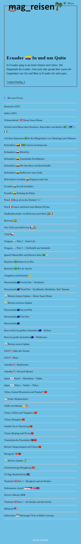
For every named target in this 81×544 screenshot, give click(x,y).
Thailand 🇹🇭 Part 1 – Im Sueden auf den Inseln (27, 501)
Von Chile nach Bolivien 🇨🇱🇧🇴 (20, 227)
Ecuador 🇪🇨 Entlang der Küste (19, 193)
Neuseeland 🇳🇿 (12, 323)
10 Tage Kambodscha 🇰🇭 (17, 474)
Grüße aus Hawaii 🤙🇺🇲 (16, 405)
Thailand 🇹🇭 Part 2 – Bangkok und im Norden (27, 481)
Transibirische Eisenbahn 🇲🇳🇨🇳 (20, 440)
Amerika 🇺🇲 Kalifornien (16, 364)
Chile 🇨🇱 (8, 234)
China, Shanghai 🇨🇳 (14, 419)
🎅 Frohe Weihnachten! (16, 399)
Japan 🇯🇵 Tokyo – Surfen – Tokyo (21, 385)
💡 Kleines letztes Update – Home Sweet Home (28, 296)
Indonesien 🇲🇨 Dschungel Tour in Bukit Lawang (28, 515)
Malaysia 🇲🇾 (10, 508)
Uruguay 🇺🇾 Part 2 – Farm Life (19, 241)
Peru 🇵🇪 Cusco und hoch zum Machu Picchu (27, 206)
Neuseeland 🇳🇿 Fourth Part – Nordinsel (24, 282)
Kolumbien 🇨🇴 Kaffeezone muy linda (23, 172)
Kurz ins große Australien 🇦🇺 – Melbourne (25, 337)
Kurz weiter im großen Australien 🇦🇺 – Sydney (27, 330)
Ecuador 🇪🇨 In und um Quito (36, 57)
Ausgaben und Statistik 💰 (17, 275)
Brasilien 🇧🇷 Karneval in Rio (19, 261)
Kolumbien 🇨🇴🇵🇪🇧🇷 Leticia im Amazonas (25, 145)
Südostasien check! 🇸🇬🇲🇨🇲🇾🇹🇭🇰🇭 (21, 488)
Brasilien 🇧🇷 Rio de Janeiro (18, 268)
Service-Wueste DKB (14, 494)
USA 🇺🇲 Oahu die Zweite (17, 350)
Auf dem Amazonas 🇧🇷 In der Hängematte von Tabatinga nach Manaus (40, 138)
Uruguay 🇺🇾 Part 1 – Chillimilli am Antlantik (27, 248)
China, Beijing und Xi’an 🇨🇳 (19, 433)
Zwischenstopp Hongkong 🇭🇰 (19, 467)
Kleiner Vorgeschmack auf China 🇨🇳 (22, 446)
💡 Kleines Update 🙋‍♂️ (15, 460)
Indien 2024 (10, 113)
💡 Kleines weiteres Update (18, 302)
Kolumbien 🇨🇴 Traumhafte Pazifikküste (24, 158)
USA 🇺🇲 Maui (11, 357)
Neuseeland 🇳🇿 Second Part (18, 309)
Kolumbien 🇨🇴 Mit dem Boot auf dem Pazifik (27, 165)
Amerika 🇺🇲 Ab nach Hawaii (18, 371)
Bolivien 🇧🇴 (10, 220)
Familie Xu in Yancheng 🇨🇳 (18, 426)
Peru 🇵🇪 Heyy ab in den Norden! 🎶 (22, 199)
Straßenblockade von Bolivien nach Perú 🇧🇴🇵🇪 (28, 213)
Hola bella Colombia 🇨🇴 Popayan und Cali (26, 179)
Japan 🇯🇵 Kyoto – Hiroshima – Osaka (23, 378)
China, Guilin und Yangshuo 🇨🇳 (20, 412)
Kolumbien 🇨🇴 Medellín (16, 152)
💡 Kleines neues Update (17, 344)
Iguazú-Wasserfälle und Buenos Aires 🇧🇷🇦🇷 (26, 255)
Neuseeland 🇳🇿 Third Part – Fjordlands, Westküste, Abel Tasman (36, 289)
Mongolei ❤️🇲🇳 (12, 453)
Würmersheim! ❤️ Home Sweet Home (23, 120)
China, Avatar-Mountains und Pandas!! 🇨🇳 (25, 392)
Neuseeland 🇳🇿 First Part (16, 316)
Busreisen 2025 (12, 106)
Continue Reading (16, 82)
